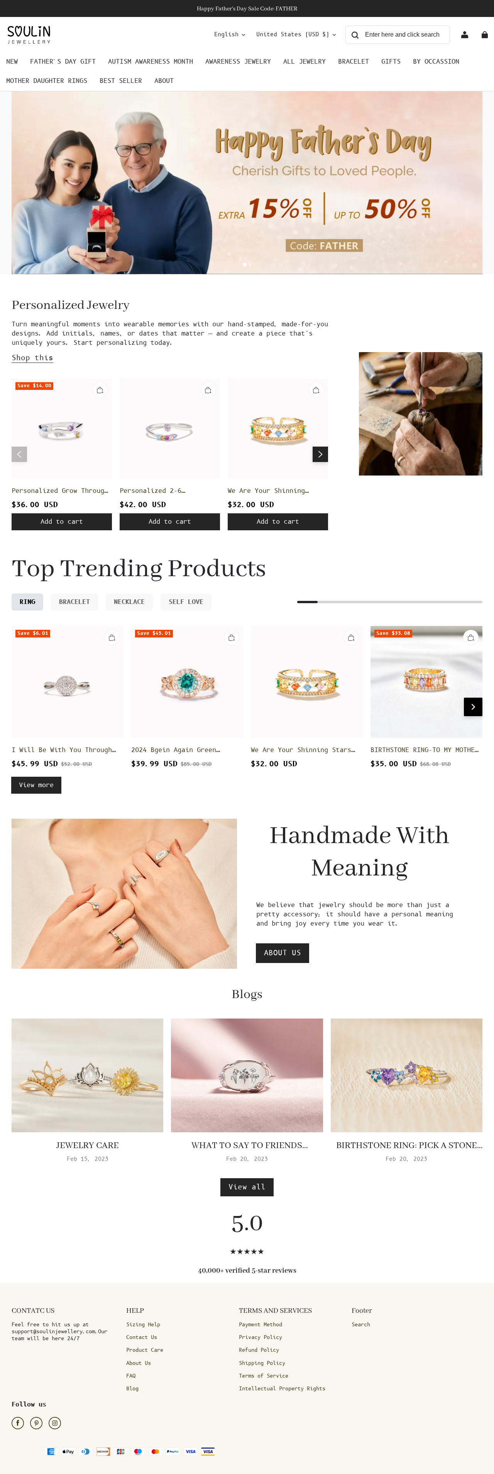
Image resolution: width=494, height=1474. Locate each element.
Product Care (144, 1350)
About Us (138, 1363)
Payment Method (260, 1324)
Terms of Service (263, 1376)
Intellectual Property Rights (282, 1388)
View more (36, 785)
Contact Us (141, 1337)
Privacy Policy (260, 1337)
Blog (132, 1388)
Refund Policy (259, 1350)
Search (361, 1324)
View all (247, 1187)
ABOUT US (282, 953)
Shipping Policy (262, 1363)
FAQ (130, 1376)
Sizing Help (143, 1324)
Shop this (32, 358)
